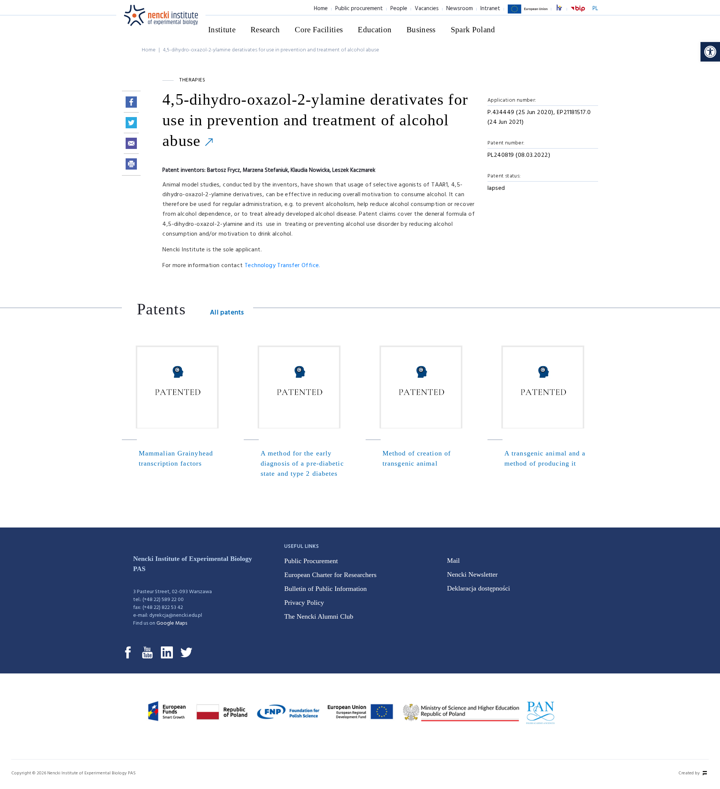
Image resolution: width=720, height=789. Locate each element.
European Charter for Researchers (330, 575)
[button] (710, 52)
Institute (222, 29)
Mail (453, 560)
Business (421, 29)
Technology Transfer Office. (282, 266)
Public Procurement (311, 561)
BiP (578, 13)
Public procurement (359, 8)
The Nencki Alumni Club (318, 616)
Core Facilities (319, 29)
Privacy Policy (304, 602)
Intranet (490, 8)
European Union (527, 13)
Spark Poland (473, 29)
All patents (227, 312)
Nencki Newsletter (472, 574)
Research (265, 29)
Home (321, 8)
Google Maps (171, 623)
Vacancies (427, 8)
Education (375, 29)
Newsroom (459, 8)
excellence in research (563, 8)
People (398, 8)
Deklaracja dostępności (478, 588)
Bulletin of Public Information (325, 588)
